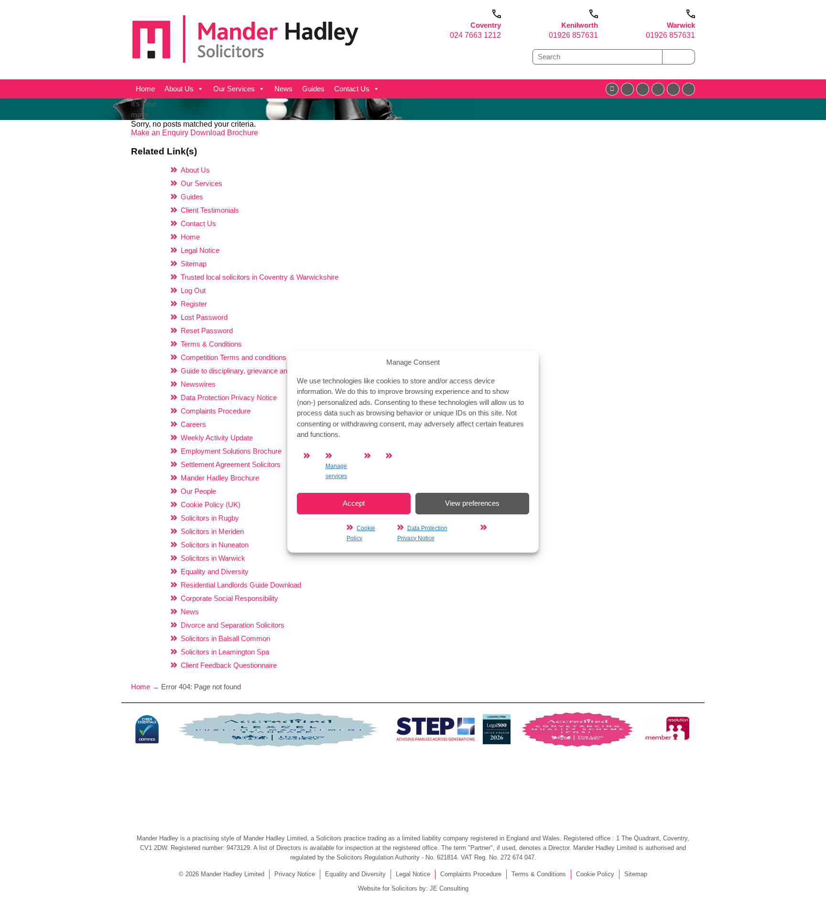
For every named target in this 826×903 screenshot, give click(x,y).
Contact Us (352, 89)
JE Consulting (449, 888)
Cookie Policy (595, 874)
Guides (313, 89)
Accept (354, 503)
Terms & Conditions (211, 344)
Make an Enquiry (160, 133)
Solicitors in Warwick (213, 558)
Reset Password (207, 330)
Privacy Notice (294, 874)
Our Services (234, 89)
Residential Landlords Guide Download (241, 585)
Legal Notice (200, 250)
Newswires (198, 384)
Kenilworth (579, 25)
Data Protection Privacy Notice (229, 397)
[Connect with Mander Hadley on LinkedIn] (642, 89)
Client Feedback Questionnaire (229, 665)
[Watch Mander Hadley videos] (673, 89)
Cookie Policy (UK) (210, 504)
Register (194, 304)
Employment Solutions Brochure (231, 451)
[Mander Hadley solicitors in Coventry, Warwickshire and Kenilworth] (245, 65)
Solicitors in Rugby (210, 518)
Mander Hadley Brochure (220, 478)
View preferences (472, 503)
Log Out (193, 290)
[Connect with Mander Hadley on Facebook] (612, 89)
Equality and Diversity (215, 571)
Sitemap (193, 264)
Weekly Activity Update (217, 438)
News (283, 89)
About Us (179, 89)
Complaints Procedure (215, 411)
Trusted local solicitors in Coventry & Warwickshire (259, 277)
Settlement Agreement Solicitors (231, 464)
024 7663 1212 (475, 35)
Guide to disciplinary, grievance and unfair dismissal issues (272, 371)
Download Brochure (224, 133)
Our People (198, 491)
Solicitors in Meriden (212, 531)
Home (145, 89)
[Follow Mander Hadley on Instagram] (658, 89)
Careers (193, 424)
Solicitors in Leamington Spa (225, 652)
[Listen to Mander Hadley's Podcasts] (688, 89)
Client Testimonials (210, 210)
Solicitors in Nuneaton (215, 545)
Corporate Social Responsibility (229, 598)
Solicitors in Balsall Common (225, 638)
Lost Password (204, 317)
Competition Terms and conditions (233, 357)
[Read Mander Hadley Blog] (627, 89)
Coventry (485, 25)
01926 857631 (573, 35)
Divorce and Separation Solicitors (232, 625)
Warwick (681, 25)
